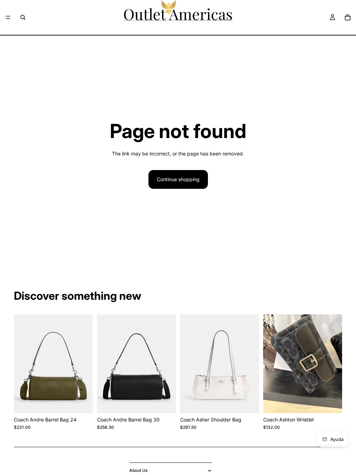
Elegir (337, 402)
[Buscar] (23, 17)
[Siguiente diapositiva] (334, 363)
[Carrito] (347, 17)
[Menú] (8, 17)
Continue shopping (178, 179)
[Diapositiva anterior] (270, 363)
